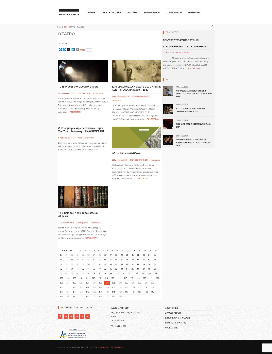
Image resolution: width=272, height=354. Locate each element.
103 (136, 274)
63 (111, 264)
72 (61, 269)
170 (74, 297)
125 (74, 283)
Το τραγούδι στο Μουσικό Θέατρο (78, 86)
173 (94, 297)
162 (120, 292)
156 (80, 292)
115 (112, 278)
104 (142, 274)
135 (139, 283)
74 (72, 269)
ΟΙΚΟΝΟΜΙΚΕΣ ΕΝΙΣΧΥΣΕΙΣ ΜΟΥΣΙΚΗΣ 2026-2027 (194, 125)
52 (149, 260)
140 (74, 287)
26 (105, 255)
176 (113, 297)
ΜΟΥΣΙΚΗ (82, 93)
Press (79, 138)
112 (93, 278)
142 (87, 287)
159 (100, 292)
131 (113, 283)
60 (94, 264)
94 (83, 274)
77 (89, 269)
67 (133, 264)
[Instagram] (66, 316)
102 (129, 274)
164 (133, 292)
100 (116, 274)
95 (89, 274)
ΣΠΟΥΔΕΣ (92, 13)
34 (149, 255)
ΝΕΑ (65, 27)
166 (146, 292)
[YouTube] (71, 316)
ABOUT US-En (171, 308)
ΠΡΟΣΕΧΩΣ (133, 13)
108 (67, 278)
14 (139, 250)
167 (152, 292)
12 (128, 250)
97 (100, 274)
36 (61, 260)
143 (94, 287)
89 (155, 269)
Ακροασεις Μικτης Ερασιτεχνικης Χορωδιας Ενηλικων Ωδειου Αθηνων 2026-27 (193, 142)
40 (83, 260)
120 (144, 278)
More (82, 50)
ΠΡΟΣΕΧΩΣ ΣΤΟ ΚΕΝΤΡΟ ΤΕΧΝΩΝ (181, 40)
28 (116, 255)
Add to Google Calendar (178, 52)
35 (155, 255)
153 (61, 292)
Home (59, 27)
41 (89, 260)
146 (113, 287)
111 (87, 278)
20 (72, 255)
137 (152, 283)
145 (107, 287)
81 (111, 269)
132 (120, 283)
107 (61, 278)
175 (107, 297)
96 (94, 274)
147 (120, 287)
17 (156, 250)
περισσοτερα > (76, 112)
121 (151, 278)
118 (131, 278)
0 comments (98, 93)
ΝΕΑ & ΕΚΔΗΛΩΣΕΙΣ (112, 13)
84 (127, 269)
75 (77, 269)
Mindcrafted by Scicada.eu (112, 347)
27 (111, 255)
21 (77, 255)
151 (146, 287)
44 (105, 260)
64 (116, 264)
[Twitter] (82, 316)
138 (61, 287)
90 (61, 274)
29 (122, 255)
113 (99, 278)
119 (138, 278)
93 (77, 274)
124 (67, 283)
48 (127, 260)
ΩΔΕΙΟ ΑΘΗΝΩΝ (142, 96)
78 (94, 269)
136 (146, 283)
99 (111, 274)
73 (66, 269)
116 (119, 278)
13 (134, 250)
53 (155, 260)
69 (144, 264)
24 (94, 255)
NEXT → (122, 297)
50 (138, 260)
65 (122, 264)
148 (126, 287)
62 (105, 264)
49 (133, 260)
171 (80, 297)
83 (122, 269)
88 (149, 269)
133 (126, 283)
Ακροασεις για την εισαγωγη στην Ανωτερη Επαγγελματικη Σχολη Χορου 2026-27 (194, 94)
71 (155, 264)
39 (77, 260)
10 (117, 250)
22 (83, 255)
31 (133, 255)
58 (83, 264)
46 (116, 260)
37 (66, 260)
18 (61, 255)
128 (94, 283)
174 (100, 297)
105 (149, 274)
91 (66, 274)
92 (72, 274)
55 (66, 264)
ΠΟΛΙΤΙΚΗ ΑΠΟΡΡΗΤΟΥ (175, 323)
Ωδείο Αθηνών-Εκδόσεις (126, 153)
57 (77, 264)
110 (80, 278)
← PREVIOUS (66, 250)
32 (138, 255)
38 (72, 260)
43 (100, 260)
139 (67, 287)
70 (149, 264)
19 (66, 255)
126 (80, 283)
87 (144, 269)
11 (123, 250)
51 (144, 260)
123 (61, 283)
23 (89, 255)
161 (113, 292)
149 (133, 287)
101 (123, 274)
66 (127, 264)
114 (106, 278)
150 (139, 287)
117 (125, 278)
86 (138, 269)
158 (94, 292)
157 (87, 292)
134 (133, 283)
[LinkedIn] (87, 316)
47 (122, 260)
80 (105, 269)
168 (61, 297)
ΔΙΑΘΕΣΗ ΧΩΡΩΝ (152, 13)
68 (138, 264)
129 (100, 283)
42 (94, 260)
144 (100, 287)
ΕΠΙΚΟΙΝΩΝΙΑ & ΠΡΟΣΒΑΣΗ (177, 318)
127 (87, 283)
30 (127, 255)
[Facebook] (60, 316)
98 (105, 274)
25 (100, 255)
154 (67, 292)
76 (83, 269)
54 (61, 264)
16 (150, 250)
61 (100, 264)
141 (80, 287)
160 (107, 292)
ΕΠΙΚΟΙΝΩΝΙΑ (194, 13)
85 (133, 269)
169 (67, 297)
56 (72, 264)
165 (139, 292)
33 (144, 255)
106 (155, 274)
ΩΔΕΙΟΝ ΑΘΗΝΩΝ (174, 13)
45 (111, 260)
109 (74, 278)
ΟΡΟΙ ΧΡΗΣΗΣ (171, 328)
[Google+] (77, 316)
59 (89, 264)
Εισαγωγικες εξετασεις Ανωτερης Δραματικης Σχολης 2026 (191, 110)
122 (157, 278)
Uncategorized (82, 223)
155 (74, 292)
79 (100, 269)
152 (152, 287)
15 (145, 250)
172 (87, 297)
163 (126, 292)
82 (116, 269)
